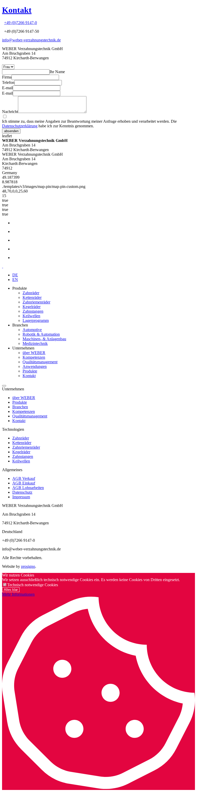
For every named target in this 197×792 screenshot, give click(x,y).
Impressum (21, 497)
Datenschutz (22, 492)
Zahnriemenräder (36, 302)
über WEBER (34, 352)
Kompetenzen (34, 357)
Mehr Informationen (18, 594)
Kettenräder (32, 297)
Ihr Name (57, 72)
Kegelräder (32, 306)
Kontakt (17, 10)
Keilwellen (31, 316)
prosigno (28, 566)
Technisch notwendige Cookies (32, 585)
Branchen (20, 407)
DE (15, 275)
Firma (7, 77)
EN (15, 279)
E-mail (7, 88)
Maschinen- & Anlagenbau (44, 339)
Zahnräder (31, 293)
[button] (4, 386)
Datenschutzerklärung (19, 126)
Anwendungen (35, 366)
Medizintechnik (35, 343)
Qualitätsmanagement (40, 362)
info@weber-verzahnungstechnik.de (31, 40)
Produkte (30, 371)
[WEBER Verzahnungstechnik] (2, 266)
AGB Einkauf (23, 483)
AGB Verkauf (23, 478)
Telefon (8, 82)
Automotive (32, 329)
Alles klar (11, 590)
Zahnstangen (33, 311)
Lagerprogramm (36, 320)
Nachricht (10, 111)
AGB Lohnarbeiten (28, 487)
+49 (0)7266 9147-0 (20, 22)
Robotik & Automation (41, 334)
